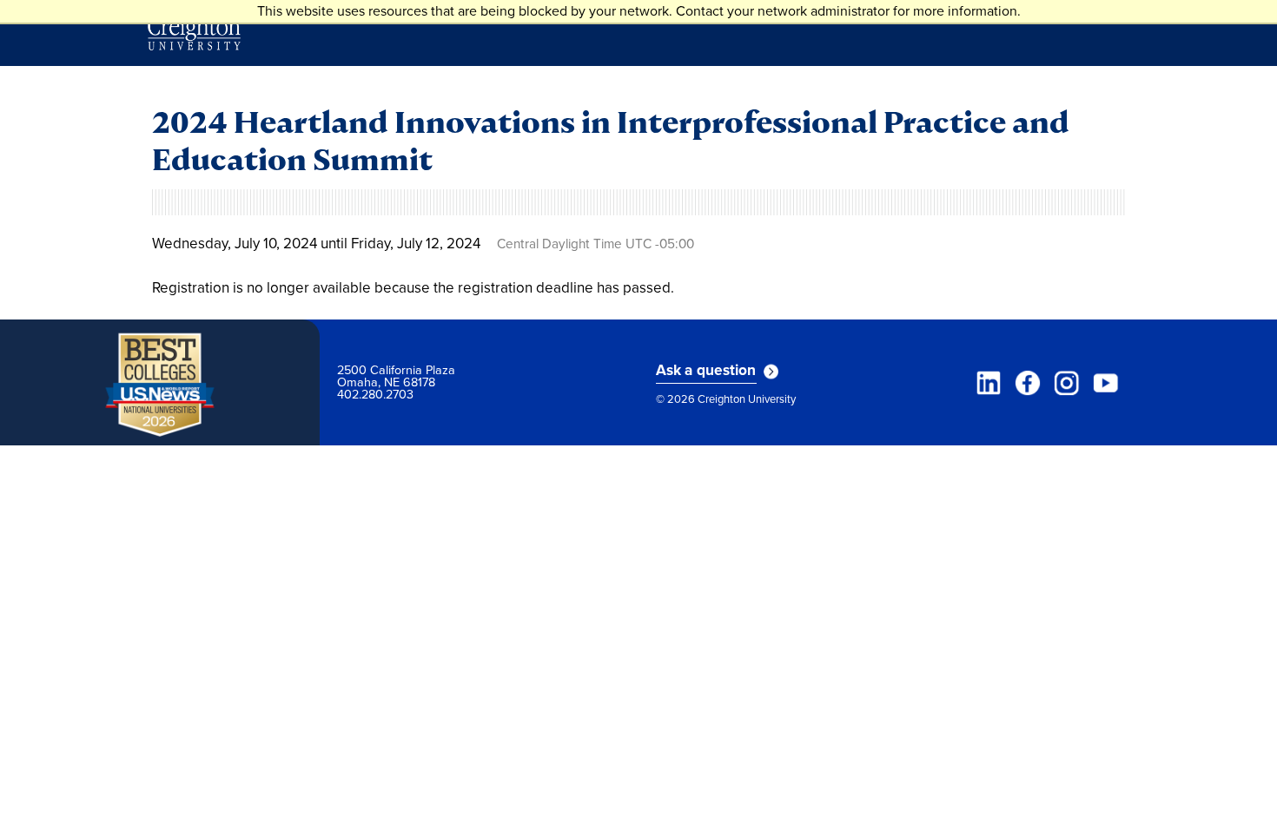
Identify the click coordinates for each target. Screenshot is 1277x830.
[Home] (194, 33)
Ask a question (706, 371)
